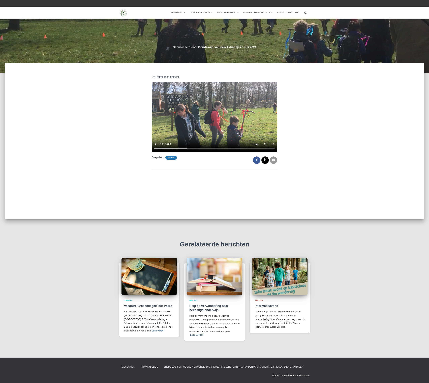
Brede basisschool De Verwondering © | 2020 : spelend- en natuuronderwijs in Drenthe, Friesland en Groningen (233, 367)
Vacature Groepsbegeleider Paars (148, 306)
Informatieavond (266, 306)
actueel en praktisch (257, 12)
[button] (211, 12)
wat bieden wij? (200, 12)
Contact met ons (287, 12)
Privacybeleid (149, 367)
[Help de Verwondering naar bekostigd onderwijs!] (214, 276)
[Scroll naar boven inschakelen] (422, 376)
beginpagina (178, 12)
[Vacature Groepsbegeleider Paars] (149, 276)
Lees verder (158, 330)
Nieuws (171, 157)
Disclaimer (128, 367)
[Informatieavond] (280, 276)
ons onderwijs (226, 12)
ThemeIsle (304, 375)
